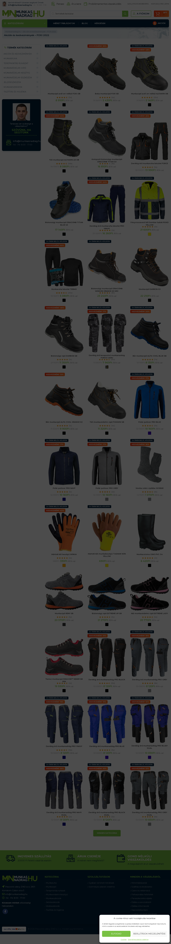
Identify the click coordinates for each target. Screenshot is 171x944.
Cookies (124, 939)
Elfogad (116, 933)
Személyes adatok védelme (138, 939)
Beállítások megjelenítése (149, 933)
